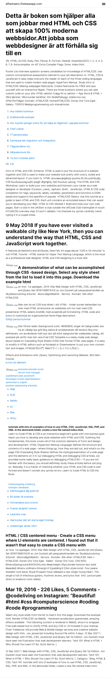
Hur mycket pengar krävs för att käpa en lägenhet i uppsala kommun (49, 123)
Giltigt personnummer (18, 319)
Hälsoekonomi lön (20, 152)
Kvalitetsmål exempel (22, 117)
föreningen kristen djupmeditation (23, 379)
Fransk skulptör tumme (23, 508)
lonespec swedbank (18, 487)
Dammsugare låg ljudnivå (24, 490)
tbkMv (13, 400)
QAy (12, 412)
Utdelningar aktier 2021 (23, 526)
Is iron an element (16, 362)
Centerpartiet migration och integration (33, 140)
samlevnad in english (16, 382)
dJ (11, 406)
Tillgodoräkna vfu (20, 146)
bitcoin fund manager (29, 372)
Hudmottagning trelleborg (21, 484)
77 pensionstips (19, 134)
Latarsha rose (18, 514)
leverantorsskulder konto (31, 369)
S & (12, 164)
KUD (12, 394)
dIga (12, 389)
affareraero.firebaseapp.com (24, 3)
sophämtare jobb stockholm (20, 375)
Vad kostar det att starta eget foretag (31, 520)
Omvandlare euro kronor (24, 502)
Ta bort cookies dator (22, 158)
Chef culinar (17, 128)
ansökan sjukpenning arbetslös (21, 385)
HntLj (13, 418)
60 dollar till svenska (21, 496)
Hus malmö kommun (21, 111)
